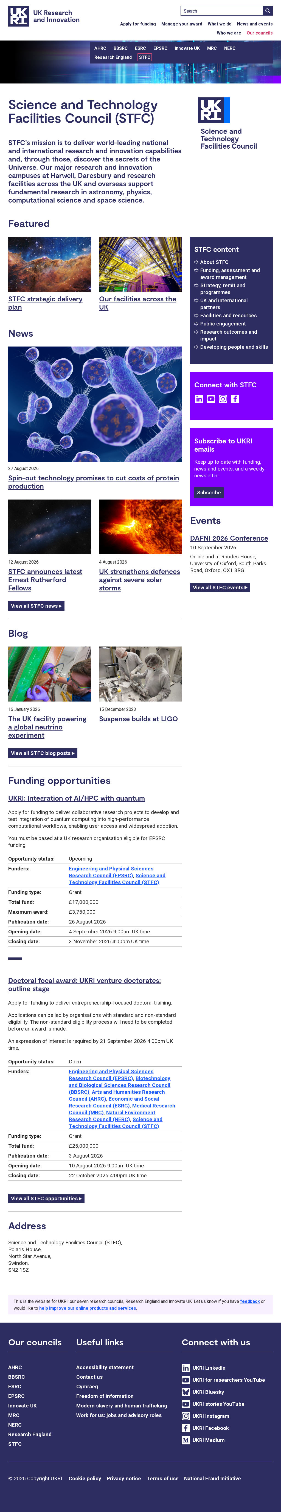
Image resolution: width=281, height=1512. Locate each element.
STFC (144, 57)
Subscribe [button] (209, 492)
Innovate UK (187, 48)
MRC (212, 48)
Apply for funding (138, 24)
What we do (220, 24)
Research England (113, 57)
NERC (229, 48)
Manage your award (181, 24)
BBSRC (121, 48)
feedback (250, 1301)
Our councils (260, 33)
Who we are (229, 33)
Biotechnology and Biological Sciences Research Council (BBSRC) (119, 1085)
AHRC (100, 48)
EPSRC (160, 48)
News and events (255, 24)
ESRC (140, 48)
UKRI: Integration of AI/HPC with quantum (76, 798)
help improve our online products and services (87, 1308)
